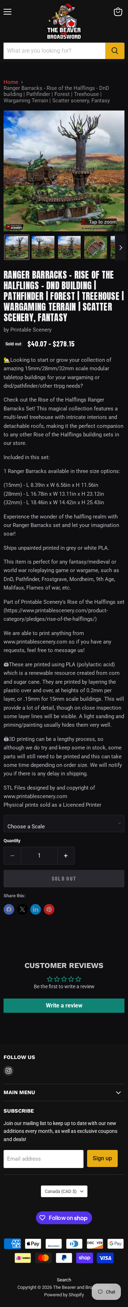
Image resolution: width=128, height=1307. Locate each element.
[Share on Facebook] (9, 909)
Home (11, 82)
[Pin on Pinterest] (49, 909)
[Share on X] (22, 909)
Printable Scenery (31, 330)
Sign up (102, 1158)
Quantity (12, 840)
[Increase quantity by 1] (66, 856)
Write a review (64, 1005)
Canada (61, 1191)
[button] (17, 247)
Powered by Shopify (64, 1294)
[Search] (114, 51)
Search (64, 1279)
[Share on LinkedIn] (35, 909)
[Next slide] (120, 247)
